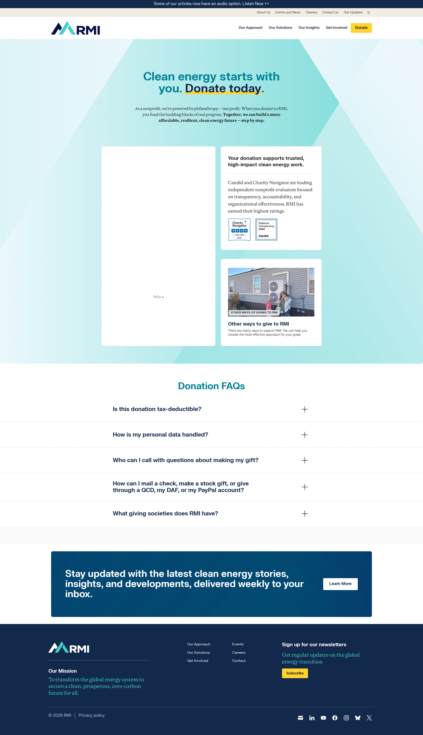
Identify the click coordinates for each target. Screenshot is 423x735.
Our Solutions (280, 28)
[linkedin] (312, 718)
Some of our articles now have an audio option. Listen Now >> (211, 4)
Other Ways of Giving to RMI (254, 312)
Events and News (287, 12)
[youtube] (323, 718)
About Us (263, 12)
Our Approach (251, 28)
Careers (311, 12)
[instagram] (346, 718)
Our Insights (309, 28)
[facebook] (335, 718)
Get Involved (336, 28)
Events (237, 644)
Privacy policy (92, 715)
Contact (239, 661)
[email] (300, 718)
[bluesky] (357, 718)
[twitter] (369, 718)
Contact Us (330, 12)
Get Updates (353, 12)
